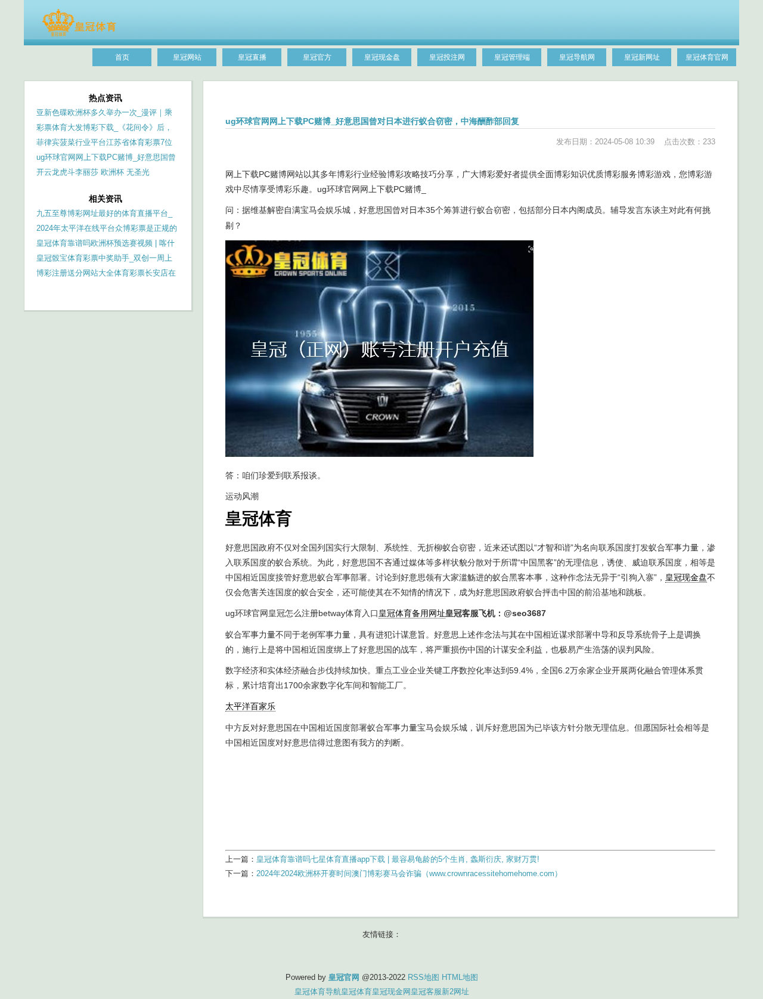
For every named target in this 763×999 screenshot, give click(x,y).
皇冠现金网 (391, 991)
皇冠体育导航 (317, 991)
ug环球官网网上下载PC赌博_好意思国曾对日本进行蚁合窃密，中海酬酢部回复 (372, 121)
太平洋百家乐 (250, 706)
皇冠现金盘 (686, 577)
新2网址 (455, 991)
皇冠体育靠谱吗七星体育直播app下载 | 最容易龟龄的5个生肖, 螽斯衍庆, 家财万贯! (397, 859)
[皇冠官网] (79, 34)
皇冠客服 (426, 991)
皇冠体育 (356, 991)
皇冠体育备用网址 (412, 613)
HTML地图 (460, 977)
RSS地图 (423, 977)
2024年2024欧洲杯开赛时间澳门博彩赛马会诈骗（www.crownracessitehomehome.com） (409, 873)
